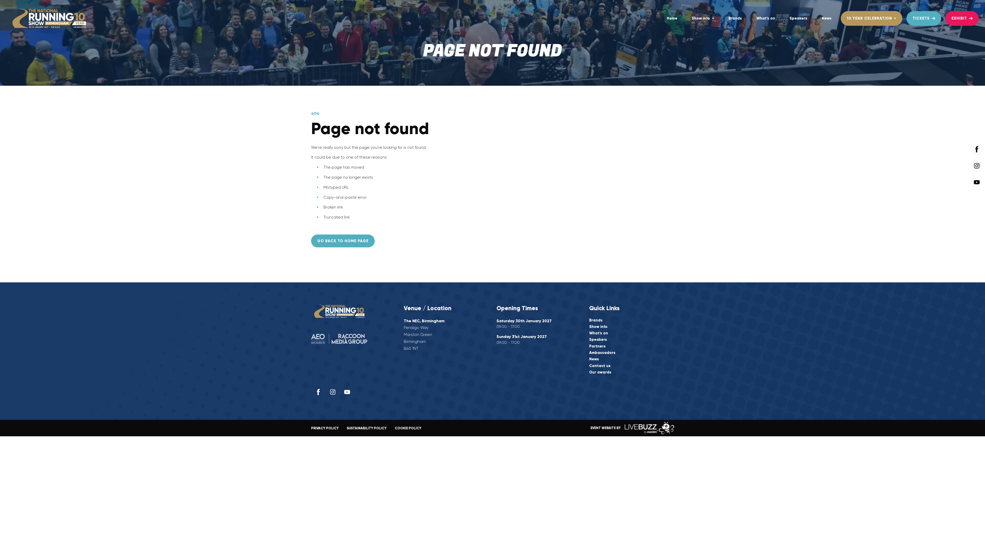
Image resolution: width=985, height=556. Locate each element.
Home (672, 18)
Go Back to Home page (343, 241)
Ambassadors (602, 353)
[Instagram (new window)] (333, 392)
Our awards (600, 372)
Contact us (600, 366)
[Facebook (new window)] (318, 392)
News (827, 18)
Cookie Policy (408, 428)
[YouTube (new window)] (347, 392)
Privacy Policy (325, 428)
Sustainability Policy (367, 428)
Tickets (921, 18)
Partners (597, 346)
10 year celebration (869, 18)
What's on (765, 18)
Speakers (798, 18)
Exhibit (959, 18)
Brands (735, 18)
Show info (701, 18)
